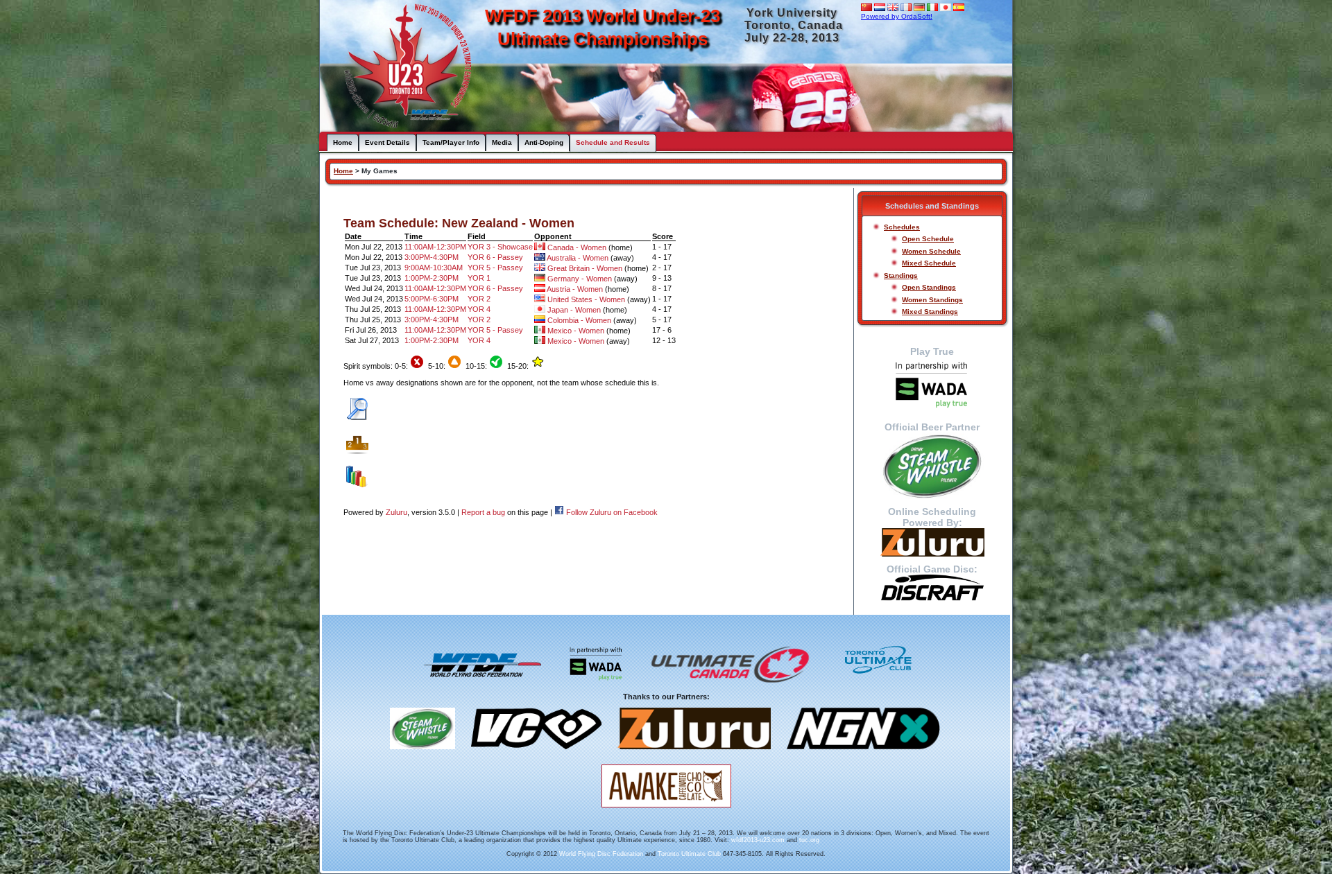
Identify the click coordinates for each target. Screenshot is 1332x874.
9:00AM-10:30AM (433, 267)
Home (342, 142)
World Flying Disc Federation (601, 853)
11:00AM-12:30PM (435, 247)
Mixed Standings (930, 311)
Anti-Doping (543, 142)
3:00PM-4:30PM (431, 257)
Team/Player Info (450, 142)
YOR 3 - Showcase (500, 247)
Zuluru (396, 512)
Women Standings (932, 300)
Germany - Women (579, 278)
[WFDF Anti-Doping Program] (932, 385)
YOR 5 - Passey (495, 267)
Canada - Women (576, 247)
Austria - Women (575, 289)
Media (502, 142)
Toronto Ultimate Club (689, 853)
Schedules (902, 227)
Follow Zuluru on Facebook (612, 512)
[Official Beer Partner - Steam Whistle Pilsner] (932, 465)
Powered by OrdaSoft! (896, 16)
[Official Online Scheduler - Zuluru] (694, 754)
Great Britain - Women (584, 268)
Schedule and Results (613, 142)
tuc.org (809, 840)
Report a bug (483, 512)
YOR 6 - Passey (495, 257)
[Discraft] (932, 588)
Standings (901, 275)
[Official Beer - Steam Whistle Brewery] (422, 754)
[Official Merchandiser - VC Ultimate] (536, 754)
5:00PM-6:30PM (431, 299)
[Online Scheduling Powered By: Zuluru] (932, 542)
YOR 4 (479, 309)
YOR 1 (479, 278)
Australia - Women (577, 258)
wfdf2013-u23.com (758, 840)
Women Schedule (931, 251)
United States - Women (586, 299)
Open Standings (929, 287)
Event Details (387, 142)
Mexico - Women (575, 330)
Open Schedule (928, 239)
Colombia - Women (579, 320)
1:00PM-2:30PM (431, 278)
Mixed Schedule (929, 263)
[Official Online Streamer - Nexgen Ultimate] (863, 754)
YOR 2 (479, 299)
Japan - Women (574, 310)
